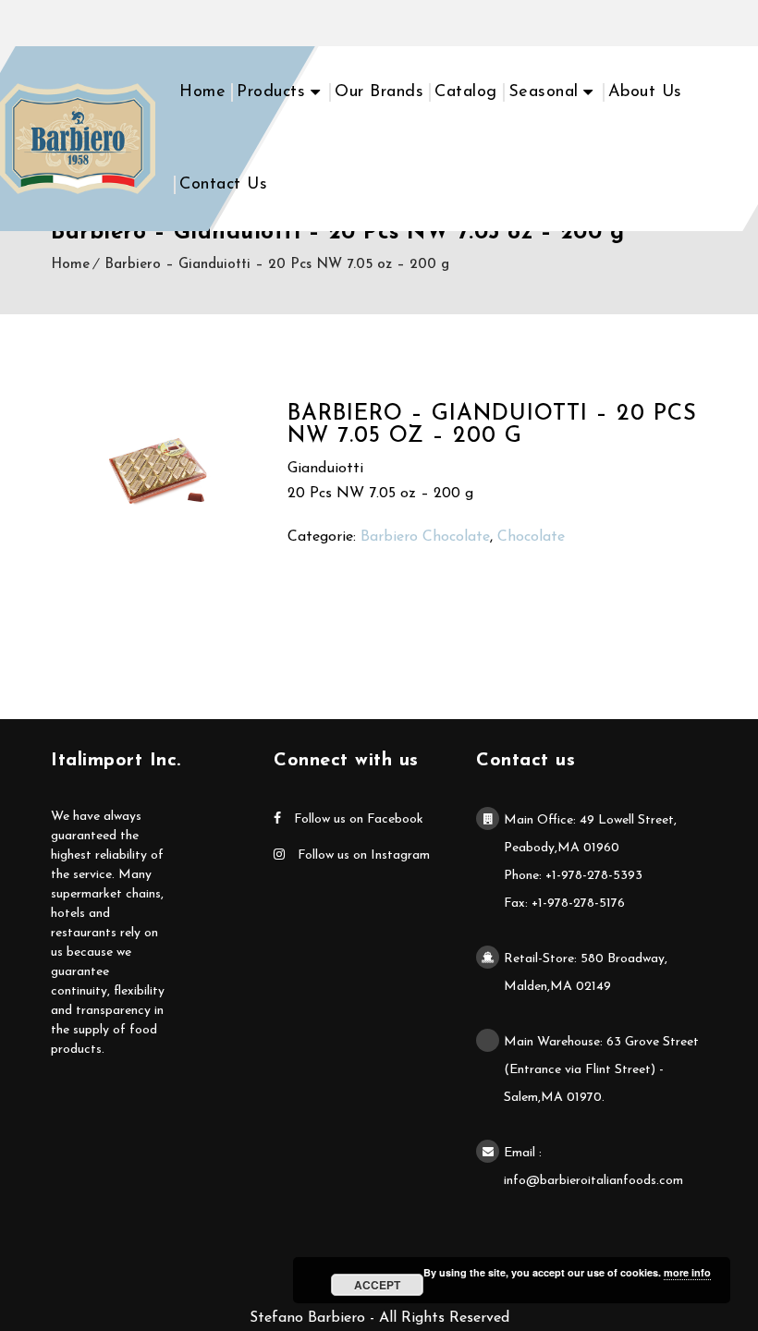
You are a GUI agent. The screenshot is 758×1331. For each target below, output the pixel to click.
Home (202, 92)
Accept (377, 1284)
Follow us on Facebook (356, 819)
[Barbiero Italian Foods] (77, 138)
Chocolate (531, 537)
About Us (645, 92)
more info (687, 1272)
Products (271, 92)
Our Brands (379, 92)
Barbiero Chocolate (425, 537)
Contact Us (223, 185)
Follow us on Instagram (362, 855)
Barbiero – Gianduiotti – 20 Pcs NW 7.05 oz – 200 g (276, 265)
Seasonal (543, 92)
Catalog (465, 92)
